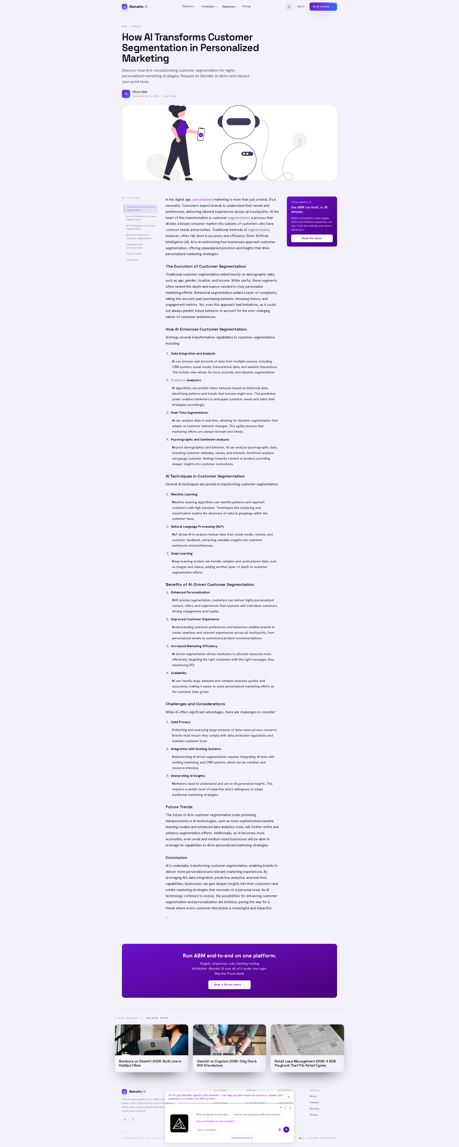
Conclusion (132, 259)
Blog (124, 26)
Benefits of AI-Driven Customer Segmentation (139, 236)
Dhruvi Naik (140, 92)
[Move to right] (280, 1107)
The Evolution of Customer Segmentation (140, 208)
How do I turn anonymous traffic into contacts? (257, 1114)
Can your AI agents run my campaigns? (215, 1121)
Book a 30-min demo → (229, 984)
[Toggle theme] (289, 6)
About (313, 1096)
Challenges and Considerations (134, 246)
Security (314, 1108)
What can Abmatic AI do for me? (212, 1114)
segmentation (238, 218)
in (125, 1119)
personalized (203, 199)
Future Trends (134, 253)
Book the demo (312, 238)
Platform (188, 6)
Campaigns (208, 6)
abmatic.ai (248, 1138)
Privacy (314, 1114)
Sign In (301, 6)
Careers (315, 1102)
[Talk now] (280, 1129)
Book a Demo (323, 6)
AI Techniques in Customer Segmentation (140, 227)
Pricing (247, 6)
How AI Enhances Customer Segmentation (141, 218)
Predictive (178, 380)
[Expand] (285, 1107)
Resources (229, 6)
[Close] (288, 1097)
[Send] (286, 1130)
